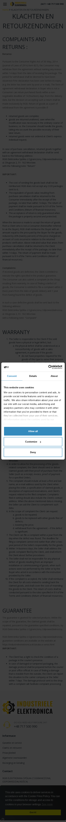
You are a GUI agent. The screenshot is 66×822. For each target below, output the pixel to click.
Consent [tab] (12, 375)
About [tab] (54, 375)
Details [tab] (33, 375)
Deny (33, 452)
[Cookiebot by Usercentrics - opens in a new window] (48, 367)
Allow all (33, 431)
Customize (31, 441)
